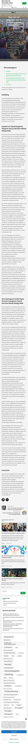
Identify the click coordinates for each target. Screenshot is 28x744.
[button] (26, 719)
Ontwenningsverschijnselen (14, 47)
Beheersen (7, 640)
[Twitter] (14, 7)
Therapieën (8, 714)
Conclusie (17, 32)
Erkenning (21, 653)
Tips (17, 714)
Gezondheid (11, 37)
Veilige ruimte (8, 717)
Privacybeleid (16, 742)
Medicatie (11, 677)
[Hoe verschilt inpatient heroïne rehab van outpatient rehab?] (14, 550)
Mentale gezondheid (14, 44)
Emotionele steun (9, 653)
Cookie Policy (10, 742)
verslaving (10, 52)
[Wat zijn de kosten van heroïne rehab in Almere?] (14, 572)
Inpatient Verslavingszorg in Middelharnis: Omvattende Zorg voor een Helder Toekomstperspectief (12, 625)
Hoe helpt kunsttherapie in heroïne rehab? (13, 533)
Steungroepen (7, 708)
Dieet (16, 647)
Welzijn (15, 52)
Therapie (7, 711)
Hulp (10, 40)
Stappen (19, 50)
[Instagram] (15, 7)
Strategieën (19, 708)
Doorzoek (5, 591)
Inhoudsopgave (15, 40)
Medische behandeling (9, 680)
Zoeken (23, 593)
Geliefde (19, 656)
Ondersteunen (18, 686)
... (4, 563)
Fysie (16, 34)
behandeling (11, 32)
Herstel (16, 37)
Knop (24, 3)
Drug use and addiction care (9, 603)
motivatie (7, 686)
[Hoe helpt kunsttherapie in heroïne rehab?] (14, 527)
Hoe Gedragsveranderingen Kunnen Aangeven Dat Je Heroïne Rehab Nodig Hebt (16, 80)
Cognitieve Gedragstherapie (10, 643)
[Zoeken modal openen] (2, 7)
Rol (12, 50)
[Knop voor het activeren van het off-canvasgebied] (25, 7)
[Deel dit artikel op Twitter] (7, 499)
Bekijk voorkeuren (14, 739)
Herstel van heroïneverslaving (14, 30)
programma (10, 49)
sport (15, 50)
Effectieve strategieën (8, 650)
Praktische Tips (7, 699)
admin (4, 543)
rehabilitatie (16, 49)
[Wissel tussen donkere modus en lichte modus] (23, 7)
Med (16, 42)
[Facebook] (12, 7)
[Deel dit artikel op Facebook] (3, 499)
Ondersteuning (14, 45)
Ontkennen (14, 735)
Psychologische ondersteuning (11, 702)
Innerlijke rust (20, 674)
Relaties (8, 50)
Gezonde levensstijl (8, 658)
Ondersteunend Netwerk (7, 688)
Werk (19, 52)
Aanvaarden (14, 731)
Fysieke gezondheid (12, 36)
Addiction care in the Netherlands (10, 601)
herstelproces (16, 39)
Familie (12, 34)
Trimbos (5, 605)
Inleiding (12, 42)
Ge (18, 36)
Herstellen (10, 39)
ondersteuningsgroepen (11, 694)
